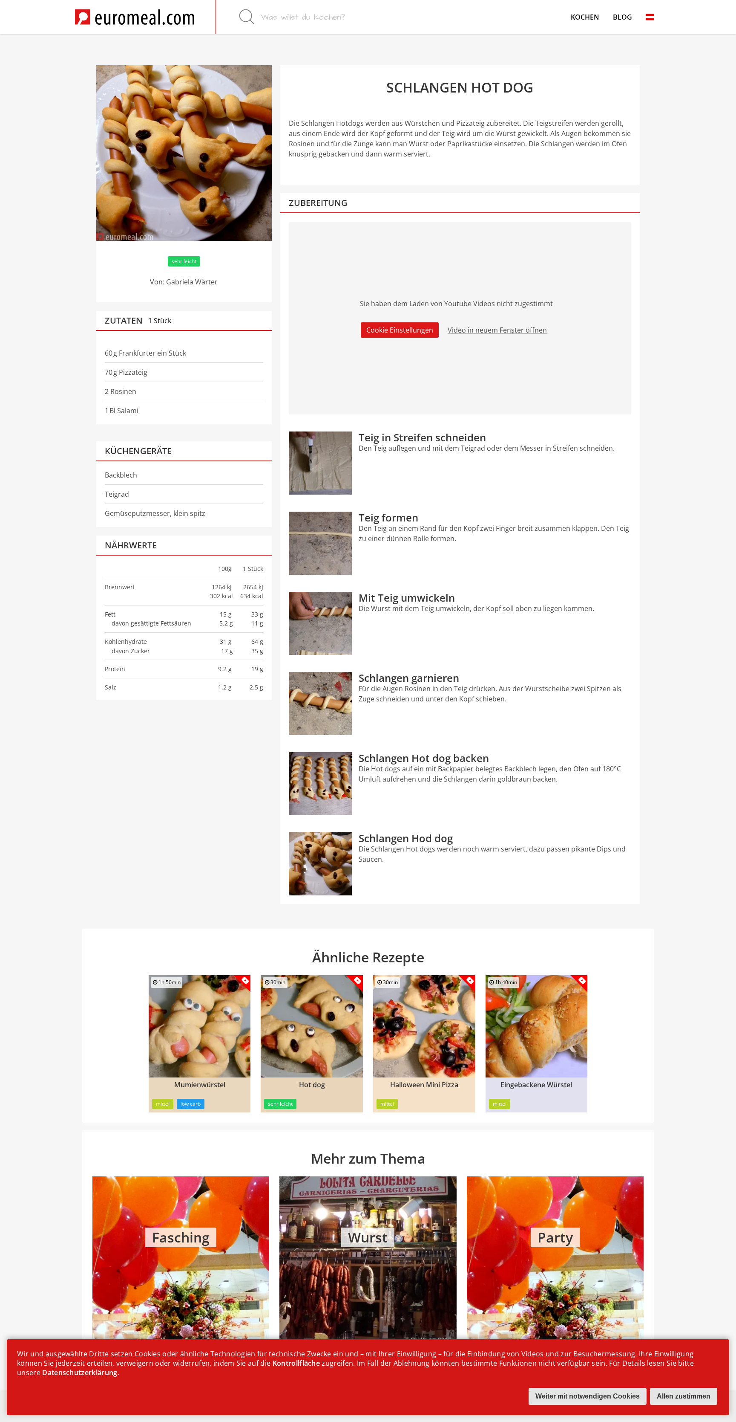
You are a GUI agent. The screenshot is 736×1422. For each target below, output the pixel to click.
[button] (650, 17)
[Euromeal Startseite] (134, 17)
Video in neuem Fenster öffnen (497, 330)
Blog (622, 17)
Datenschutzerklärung (79, 1372)
